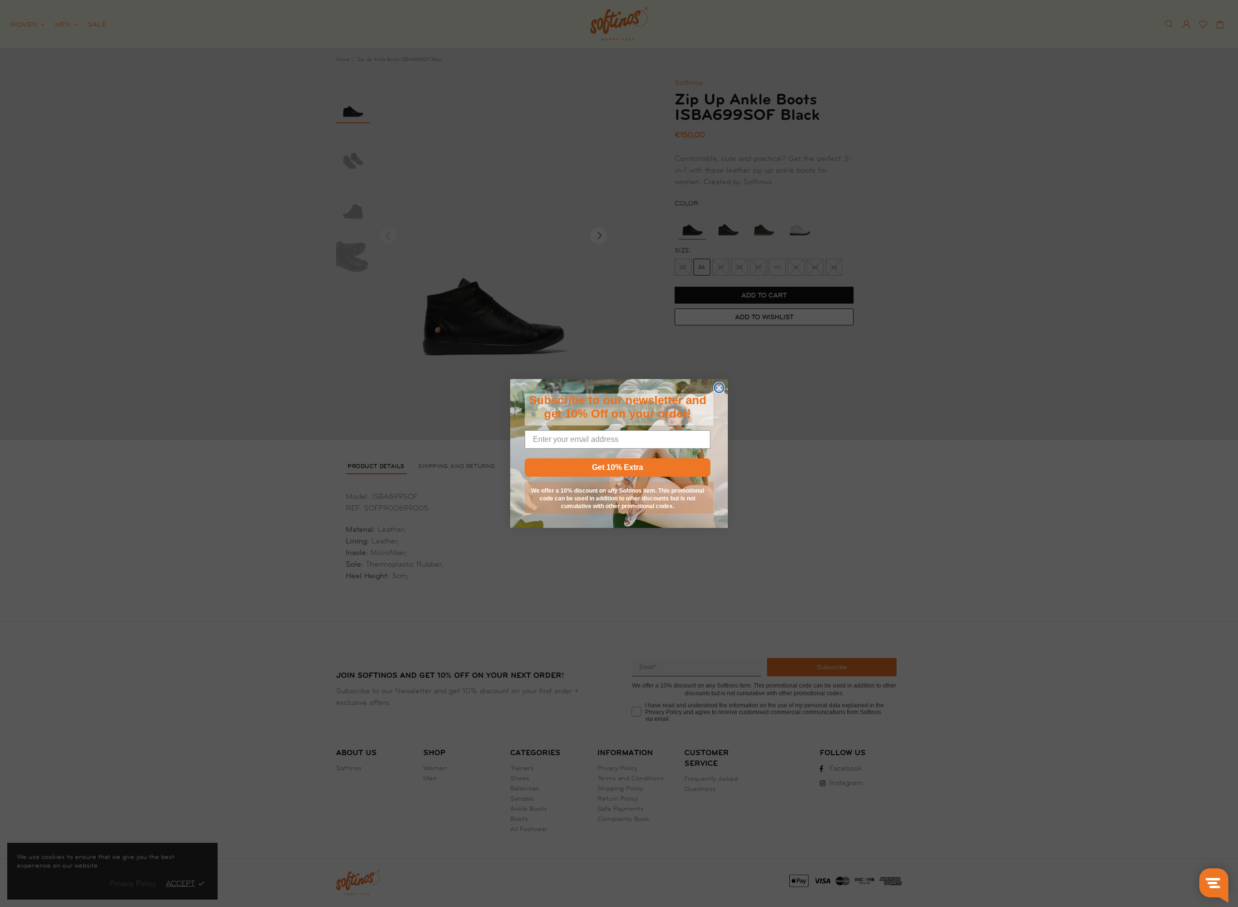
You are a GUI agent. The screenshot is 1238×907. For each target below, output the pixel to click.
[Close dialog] (719, 388)
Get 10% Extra (617, 467)
